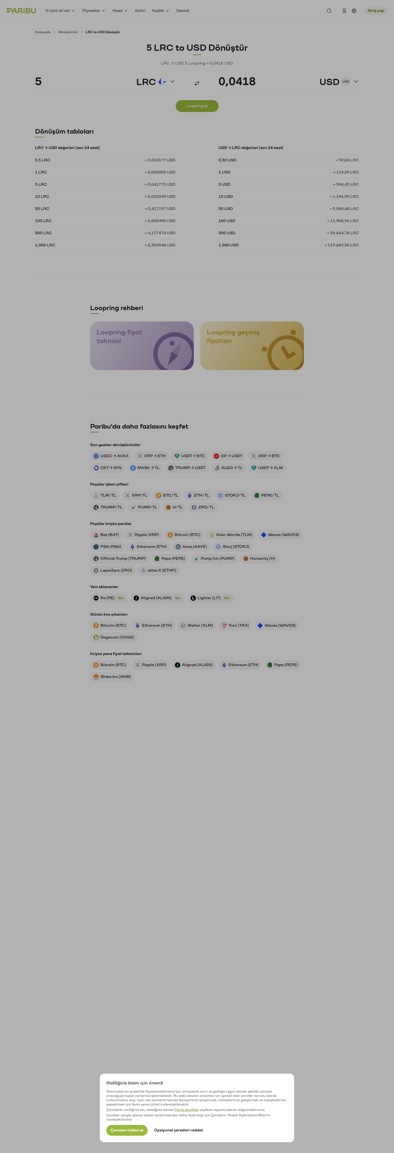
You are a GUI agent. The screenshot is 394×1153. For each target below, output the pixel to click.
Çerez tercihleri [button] (187, 1109)
